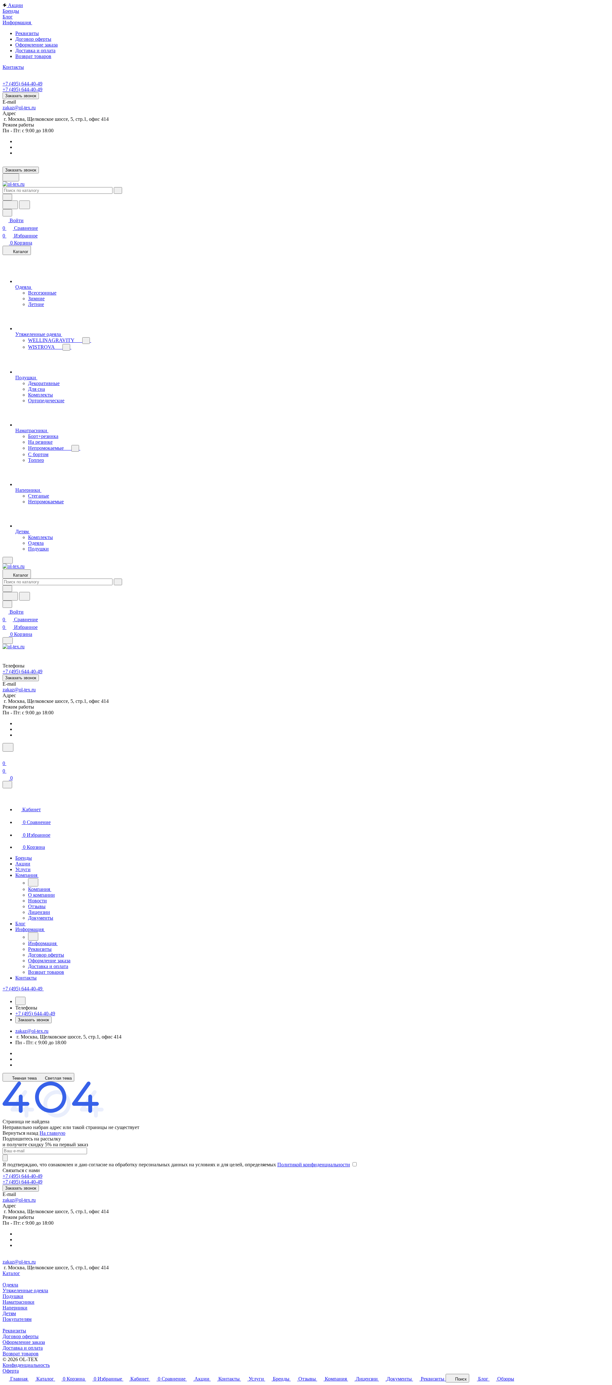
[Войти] (5, 755)
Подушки (13, 1296)
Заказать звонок (20, 95)
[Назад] (33, 882)
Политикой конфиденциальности (313, 1164)
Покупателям (17, 1319)
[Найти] (24, 204)
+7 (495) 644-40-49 (22, 83)
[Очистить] (118, 190)
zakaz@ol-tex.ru (19, 107)
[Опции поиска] (7, 197)
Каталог (11, 1273)
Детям (9, 1313)
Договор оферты (33, 39)
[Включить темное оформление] (11, 177)
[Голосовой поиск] (10, 204)
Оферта (11, 1371)
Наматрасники (18, 1302)
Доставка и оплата (35, 50)
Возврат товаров (33, 56)
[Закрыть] (7, 784)
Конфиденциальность (26, 1365)
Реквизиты (27, 33)
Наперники (15, 1307)
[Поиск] (8, 747)
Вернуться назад (20, 1133)
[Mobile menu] (8, 640)
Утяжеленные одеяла (25, 1290)
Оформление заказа (36, 44)
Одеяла (10, 1284)
